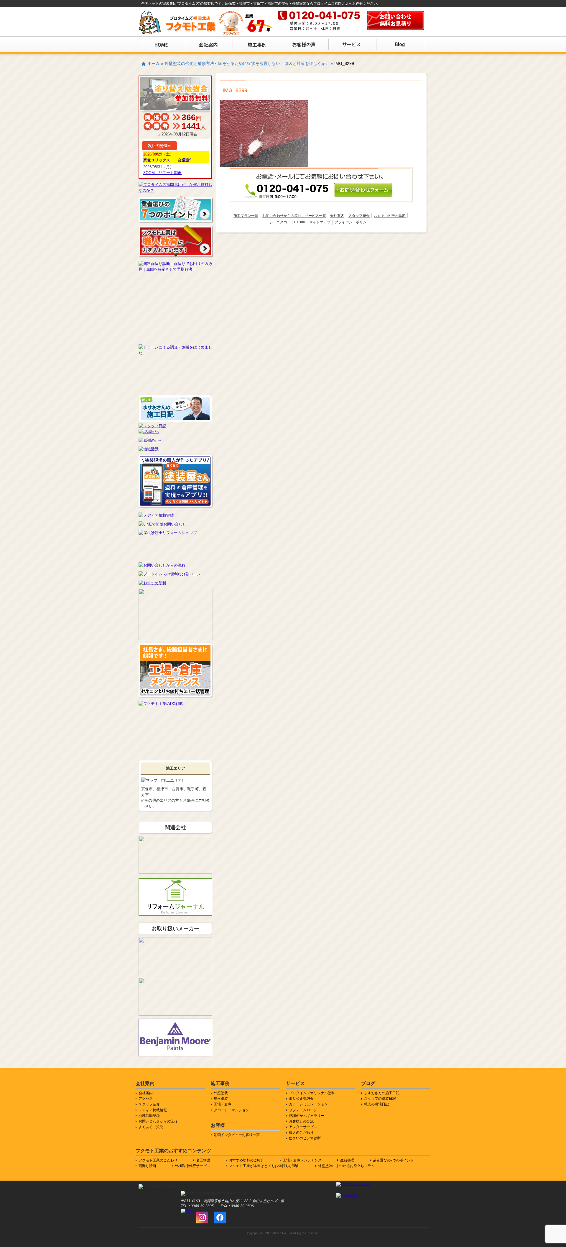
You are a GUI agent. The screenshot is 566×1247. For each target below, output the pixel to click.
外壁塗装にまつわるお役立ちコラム (346, 1166)
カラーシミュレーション (308, 1104)
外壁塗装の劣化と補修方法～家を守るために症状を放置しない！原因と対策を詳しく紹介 (247, 63)
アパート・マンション (231, 1110)
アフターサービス (303, 1127)
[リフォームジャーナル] (175, 881)
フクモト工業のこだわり (158, 1160)
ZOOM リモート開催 (162, 173)
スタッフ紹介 (359, 216)
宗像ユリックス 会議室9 (167, 160)
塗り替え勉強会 (301, 1099)
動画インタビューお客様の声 (237, 1135)
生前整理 (347, 1160)
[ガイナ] (175, 980)
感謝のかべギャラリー (306, 1116)
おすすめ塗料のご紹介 (246, 1160)
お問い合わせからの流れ (158, 1121)
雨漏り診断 (147, 1166)
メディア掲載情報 (153, 1110)
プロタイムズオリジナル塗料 (312, 1093)
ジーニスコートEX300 (287, 222)
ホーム (153, 63)
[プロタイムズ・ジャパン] (175, 839)
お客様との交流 (301, 1121)
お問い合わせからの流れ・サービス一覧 (294, 216)
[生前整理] (176, 591)
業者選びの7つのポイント (393, 1160)
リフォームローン (303, 1110)
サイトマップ (319, 222)
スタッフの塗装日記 (380, 1099)
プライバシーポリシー (352, 222)
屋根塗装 (221, 1099)
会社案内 (337, 216)
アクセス (146, 1099)
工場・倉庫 (222, 1104)
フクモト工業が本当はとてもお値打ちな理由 (264, 1166)
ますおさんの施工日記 (381, 1093)
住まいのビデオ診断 (305, 1138)
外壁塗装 (221, 1093)
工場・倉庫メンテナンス (302, 1160)
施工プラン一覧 (245, 216)
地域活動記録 (149, 1116)
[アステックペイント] (175, 940)
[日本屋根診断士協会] (176, 533)
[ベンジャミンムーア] (175, 1021)
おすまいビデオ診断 (390, 216)
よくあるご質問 (151, 1127)
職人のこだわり (301, 1132)
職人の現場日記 (376, 1104)
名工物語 (203, 1160)
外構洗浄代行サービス (192, 1166)
